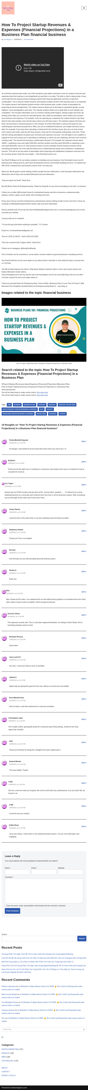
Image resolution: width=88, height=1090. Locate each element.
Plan (41, 409)
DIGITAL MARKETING (10, 1049)
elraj (11, 741)
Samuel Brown (15, 761)
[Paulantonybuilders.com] (8, 8)
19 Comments (28, 39)
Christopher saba (15, 718)
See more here (42, 392)
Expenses (41, 404)
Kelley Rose (14, 825)
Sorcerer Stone (14, 614)
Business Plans (29, 404)
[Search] (84, 1029)
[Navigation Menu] (83, 8)
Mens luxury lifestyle (9, 994)
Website (61, 868)
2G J (3, 1018)
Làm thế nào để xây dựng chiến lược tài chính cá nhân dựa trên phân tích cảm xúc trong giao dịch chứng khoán (44, 958)
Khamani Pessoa (16, 637)
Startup (63, 414)
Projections (41, 414)
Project (50, 409)
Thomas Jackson (8, 1010)
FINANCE (5, 1053)
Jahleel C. (13, 677)
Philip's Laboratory (9, 986)
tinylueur (11, 460)
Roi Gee (12, 550)
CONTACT (6, 1072)
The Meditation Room (10, 1002)
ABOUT (5, 1068)
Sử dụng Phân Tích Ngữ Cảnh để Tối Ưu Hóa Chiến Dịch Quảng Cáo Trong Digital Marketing (37, 954)
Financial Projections (67, 404)
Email (34, 868)
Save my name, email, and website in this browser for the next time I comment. (36, 906)
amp (9, 404)
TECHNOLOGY (8, 1061)
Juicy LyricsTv (15, 657)
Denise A (12, 570)
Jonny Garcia (14, 509)
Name (8, 868)
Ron (8, 591)
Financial (52, 404)
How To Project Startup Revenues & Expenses (20, 409)
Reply (84, 441)
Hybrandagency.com (19, 1088)
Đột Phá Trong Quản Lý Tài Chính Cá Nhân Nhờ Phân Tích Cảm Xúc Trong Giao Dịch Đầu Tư (38, 962)
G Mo (10, 782)
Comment (9, 877)
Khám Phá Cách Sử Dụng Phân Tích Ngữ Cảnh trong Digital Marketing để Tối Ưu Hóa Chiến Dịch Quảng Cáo (44, 966)
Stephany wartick (16, 530)
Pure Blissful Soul (16, 698)
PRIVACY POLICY (9, 1075)
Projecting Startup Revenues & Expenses (18, 414)
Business (17, 404)
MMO (4, 1057)
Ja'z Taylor (9, 483)
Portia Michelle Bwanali (18, 440)
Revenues (52, 414)
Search (4, 934)
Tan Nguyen (8, 39)
